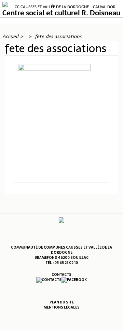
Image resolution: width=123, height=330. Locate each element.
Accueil (10, 36)
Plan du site (62, 302)
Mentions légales (62, 307)
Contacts (61, 275)
